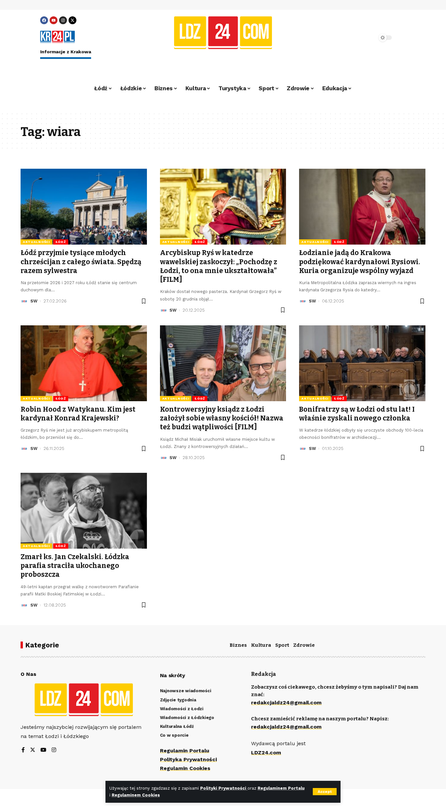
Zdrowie (304, 645)
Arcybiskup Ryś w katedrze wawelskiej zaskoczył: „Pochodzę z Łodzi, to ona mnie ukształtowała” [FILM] (218, 266)
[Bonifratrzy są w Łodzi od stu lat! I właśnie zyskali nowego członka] (362, 363)
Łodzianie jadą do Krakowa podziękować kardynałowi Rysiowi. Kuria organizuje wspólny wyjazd (359, 262)
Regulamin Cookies (185, 768)
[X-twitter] (72, 20)
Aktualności (36, 242)
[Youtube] (53, 20)
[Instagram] (63, 20)
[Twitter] (32, 750)
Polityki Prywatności (223, 788)
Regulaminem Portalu (281, 788)
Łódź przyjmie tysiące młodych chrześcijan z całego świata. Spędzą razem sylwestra (81, 262)
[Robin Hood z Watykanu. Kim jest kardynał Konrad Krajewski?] (84, 363)
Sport (282, 645)
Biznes (238, 645)
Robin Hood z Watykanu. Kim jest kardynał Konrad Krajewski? (78, 413)
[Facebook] (44, 20)
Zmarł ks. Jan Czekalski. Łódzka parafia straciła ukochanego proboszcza (75, 566)
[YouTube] (43, 750)
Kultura (261, 645)
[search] (354, 37)
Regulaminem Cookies (136, 795)
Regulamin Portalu (184, 750)
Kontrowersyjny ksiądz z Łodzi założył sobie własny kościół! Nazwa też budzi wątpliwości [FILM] (221, 418)
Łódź (61, 242)
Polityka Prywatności (188, 759)
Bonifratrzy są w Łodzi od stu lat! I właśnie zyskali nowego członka (357, 413)
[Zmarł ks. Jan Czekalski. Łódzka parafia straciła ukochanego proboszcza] (84, 511)
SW (34, 301)
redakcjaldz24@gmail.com (286, 702)
